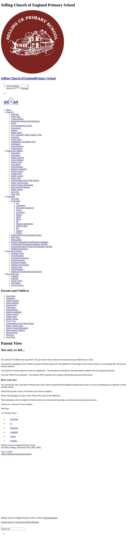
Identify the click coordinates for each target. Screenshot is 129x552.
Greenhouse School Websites (27, 522)
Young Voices (16, 281)
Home (8, 110)
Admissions (15, 144)
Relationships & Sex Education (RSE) (26, 235)
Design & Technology (25, 208)
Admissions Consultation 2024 (23, 142)
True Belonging (17, 256)
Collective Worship (18, 262)
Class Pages (16, 164)
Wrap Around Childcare (20, 187)
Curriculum (10, 196)
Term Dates (15, 153)
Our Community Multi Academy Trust (26, 135)
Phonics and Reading (24, 224)
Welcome (15, 114)
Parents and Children (14, 151)
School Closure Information (22, 185)
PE (17, 221)
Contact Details (17, 119)
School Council (17, 171)
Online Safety (16, 174)
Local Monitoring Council (21, 126)
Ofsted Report (16, 148)
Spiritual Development (20, 265)
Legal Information (50, 518)
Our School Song (18, 260)
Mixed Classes (17, 189)
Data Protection (17, 146)
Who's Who (16, 117)
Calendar (14, 276)
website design (7, 522)
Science (19, 231)
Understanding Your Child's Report (25, 180)
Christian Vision (17, 253)
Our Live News (17, 285)
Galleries (14, 278)
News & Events (12, 274)
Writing (19, 233)
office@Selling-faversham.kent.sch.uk (16, 454)
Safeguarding (16, 240)
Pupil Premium (17, 167)
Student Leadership (18, 169)
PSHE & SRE (21, 226)
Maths (18, 217)
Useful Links (16, 139)
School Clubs (16, 162)
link (15, 396)
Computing (20, 205)
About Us (10, 112)
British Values (16, 132)
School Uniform (17, 158)
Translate (24, 88)
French (19, 210)
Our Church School (14, 251)
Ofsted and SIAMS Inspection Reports (26, 272)
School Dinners (17, 160)
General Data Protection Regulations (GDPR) (29, 244)
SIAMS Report (17, 269)
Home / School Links (19, 183)
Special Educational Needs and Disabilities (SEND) (31, 246)
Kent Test (15, 192)
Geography (20, 212)
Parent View (16, 178)
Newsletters (15, 283)
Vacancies (15, 137)
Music (18, 219)
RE (17, 228)
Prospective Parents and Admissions (25, 121)
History (19, 215)
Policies (14, 130)
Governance (16, 128)
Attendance (15, 155)
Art (17, 203)
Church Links (16, 267)
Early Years (15, 237)
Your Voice (15, 194)
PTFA (13, 123)
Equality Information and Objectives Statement (29, 242)
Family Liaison (17, 176)
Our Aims (15, 199)
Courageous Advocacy (20, 258)
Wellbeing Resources (19, 249)
